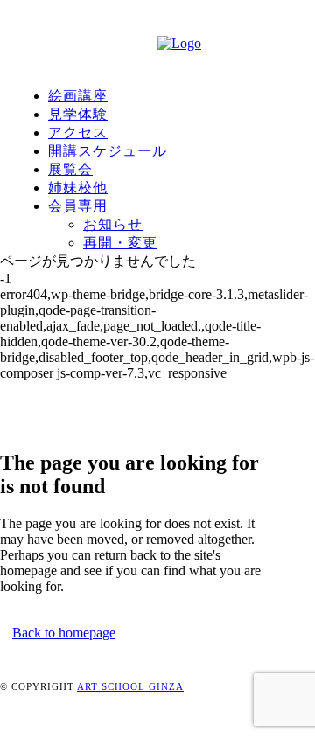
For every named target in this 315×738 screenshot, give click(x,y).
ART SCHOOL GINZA (130, 686)
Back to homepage (64, 632)
